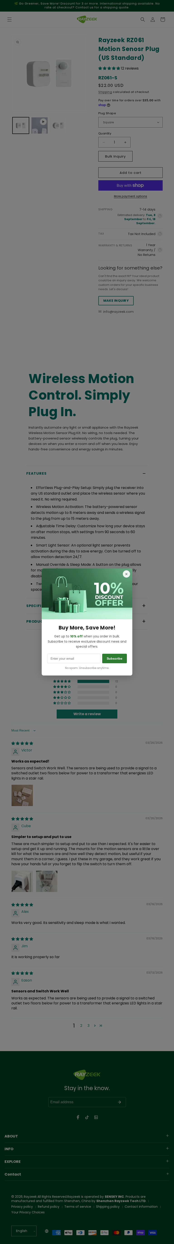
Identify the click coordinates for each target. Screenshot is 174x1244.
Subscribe (114, 658)
